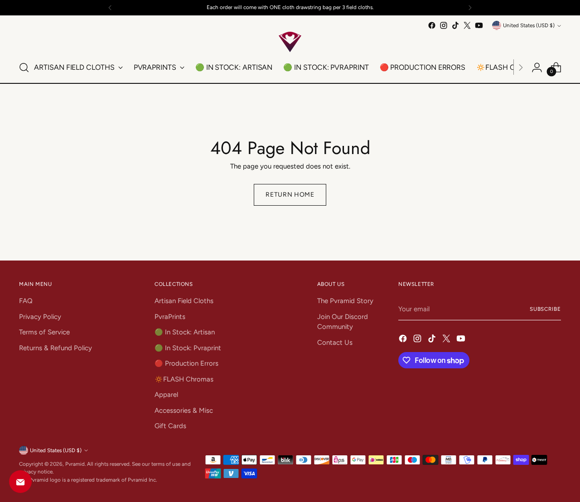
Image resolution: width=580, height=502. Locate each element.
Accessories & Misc (184, 410)
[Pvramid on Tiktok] (455, 25)
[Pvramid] (290, 42)
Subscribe (545, 309)
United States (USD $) (529, 25)
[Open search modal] (24, 67)
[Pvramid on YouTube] (479, 25)
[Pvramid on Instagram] (444, 25)
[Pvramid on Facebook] (432, 25)
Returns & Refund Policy (55, 348)
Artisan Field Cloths (184, 301)
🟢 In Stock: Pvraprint (188, 348)
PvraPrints (170, 317)
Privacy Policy (40, 317)
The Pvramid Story (345, 301)
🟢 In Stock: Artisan (185, 332)
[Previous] (110, 7)
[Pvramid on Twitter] (467, 25)
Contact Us (335, 342)
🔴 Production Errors (186, 363)
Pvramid (75, 464)
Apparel (166, 395)
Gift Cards (170, 426)
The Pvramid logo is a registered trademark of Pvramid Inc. (88, 480)
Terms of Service (44, 332)
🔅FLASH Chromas (184, 379)
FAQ (26, 301)
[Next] (470, 7)
